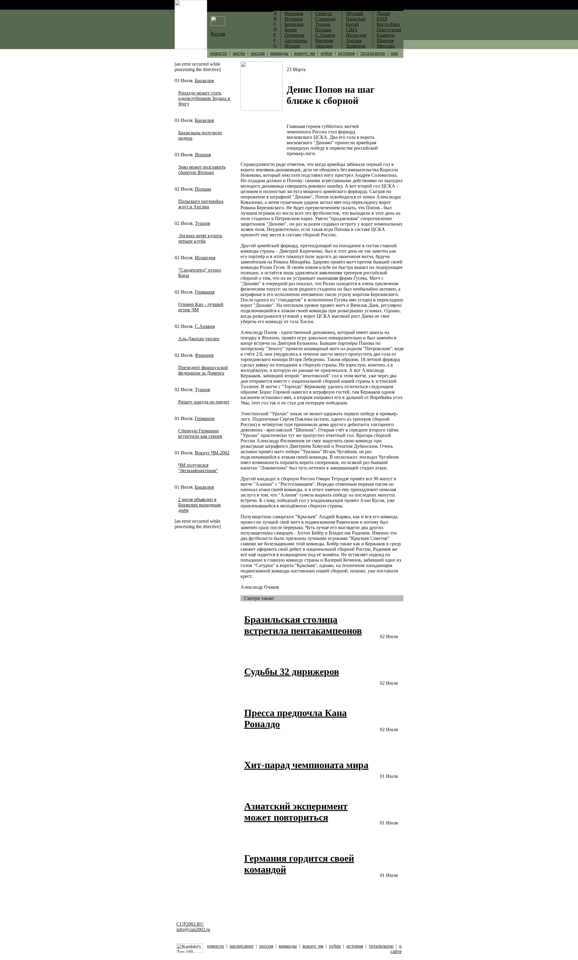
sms (394, 53)
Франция (204, 355)
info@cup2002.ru (193, 929)
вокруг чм (304, 53)
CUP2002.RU (190, 924)
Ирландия (205, 257)
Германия (204, 292)
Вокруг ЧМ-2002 (212, 452)
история (346, 53)
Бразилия (204, 80)
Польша (203, 189)
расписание (241, 946)
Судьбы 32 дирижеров (291, 671)
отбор (326, 53)
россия (258, 53)
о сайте (396, 948)
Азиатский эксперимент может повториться (296, 812)
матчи (239, 53)
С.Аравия (205, 326)
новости (218, 53)
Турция (202, 223)
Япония (203, 154)
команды (279, 53)
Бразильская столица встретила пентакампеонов (303, 625)
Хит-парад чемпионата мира (306, 764)
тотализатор (372, 53)
